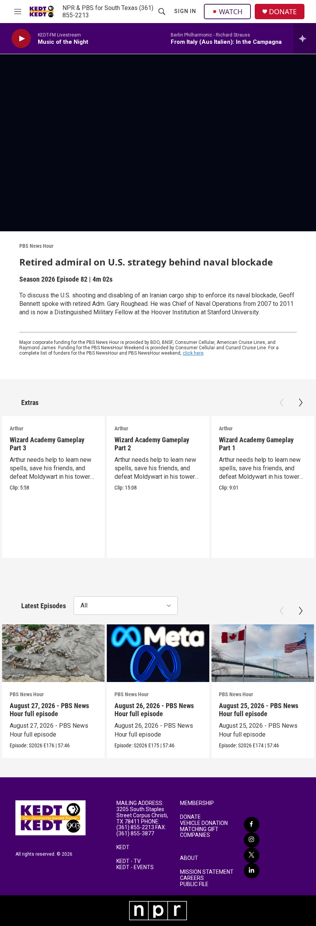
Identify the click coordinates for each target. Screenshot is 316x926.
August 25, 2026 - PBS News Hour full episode (258, 710)
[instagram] (251, 840)
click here (193, 353)
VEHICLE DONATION (204, 823)
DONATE (283, 12)
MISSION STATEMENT (207, 872)
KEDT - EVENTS (135, 867)
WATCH (230, 11)
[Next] (300, 402)
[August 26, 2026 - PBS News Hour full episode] (158, 653)
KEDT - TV (128, 861)
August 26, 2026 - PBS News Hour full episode (154, 710)
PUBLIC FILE (194, 884)
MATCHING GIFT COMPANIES (199, 832)
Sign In (185, 11)
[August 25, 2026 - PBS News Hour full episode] (262, 653)
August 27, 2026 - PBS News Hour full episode (49, 710)
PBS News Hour (36, 246)
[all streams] (304, 38)
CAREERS (192, 878)
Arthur (17, 428)
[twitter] (251, 855)
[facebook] (251, 824)
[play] (21, 38)
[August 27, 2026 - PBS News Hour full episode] (53, 653)
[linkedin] (251, 870)
